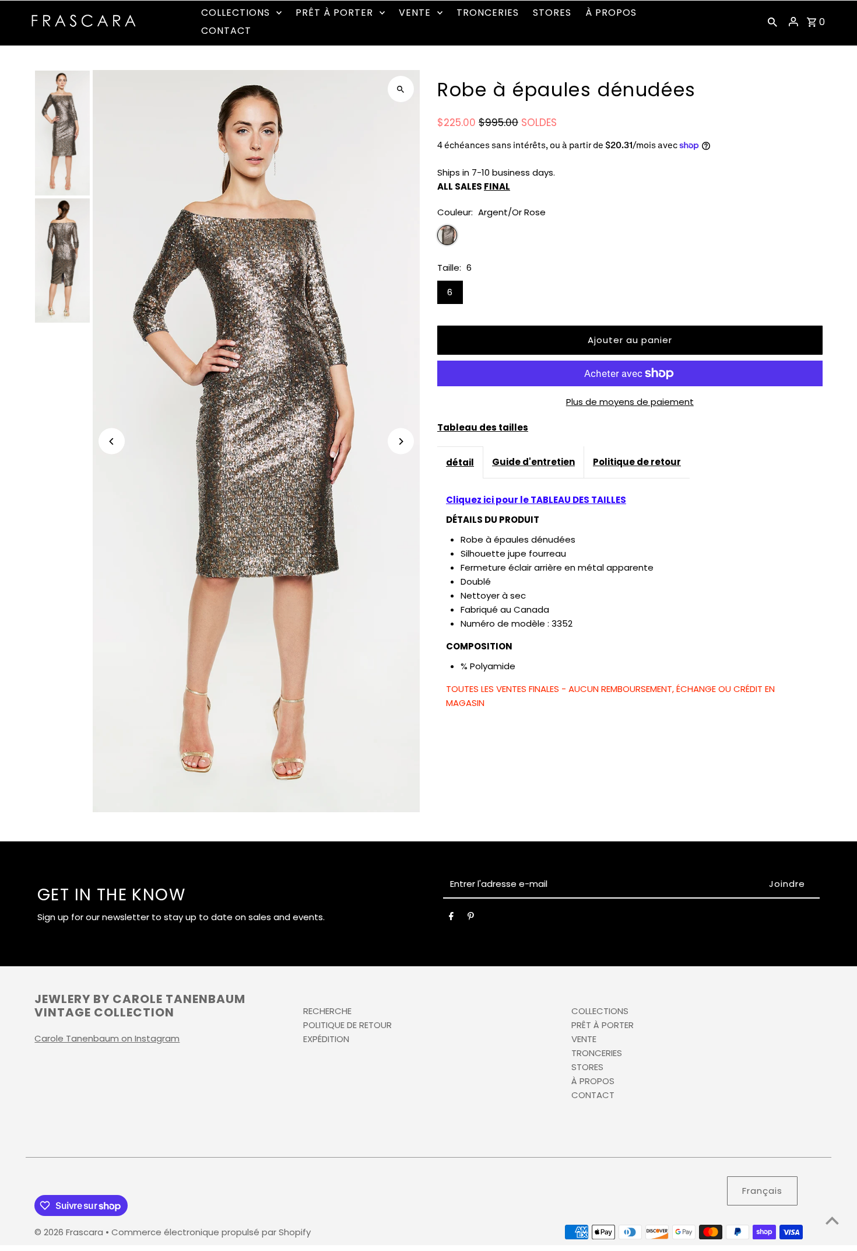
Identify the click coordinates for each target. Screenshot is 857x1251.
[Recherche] (772, 21)
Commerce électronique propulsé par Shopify (211, 1232)
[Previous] (112, 441)
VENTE (583, 1039)
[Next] (401, 441)
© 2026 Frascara (70, 1232)
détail (460, 462)
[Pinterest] (471, 918)
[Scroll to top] (832, 1220)
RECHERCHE (327, 1011)
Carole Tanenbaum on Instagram (107, 1038)
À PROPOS (592, 1081)
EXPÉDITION (326, 1039)
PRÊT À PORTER (602, 1025)
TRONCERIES (596, 1053)
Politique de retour (637, 462)
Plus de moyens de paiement (630, 402)
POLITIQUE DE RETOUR (347, 1025)
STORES (587, 1067)
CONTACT (592, 1095)
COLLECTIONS (599, 1011)
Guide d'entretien (533, 462)
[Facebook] (451, 918)
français (762, 1190)
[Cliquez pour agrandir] (401, 89)
